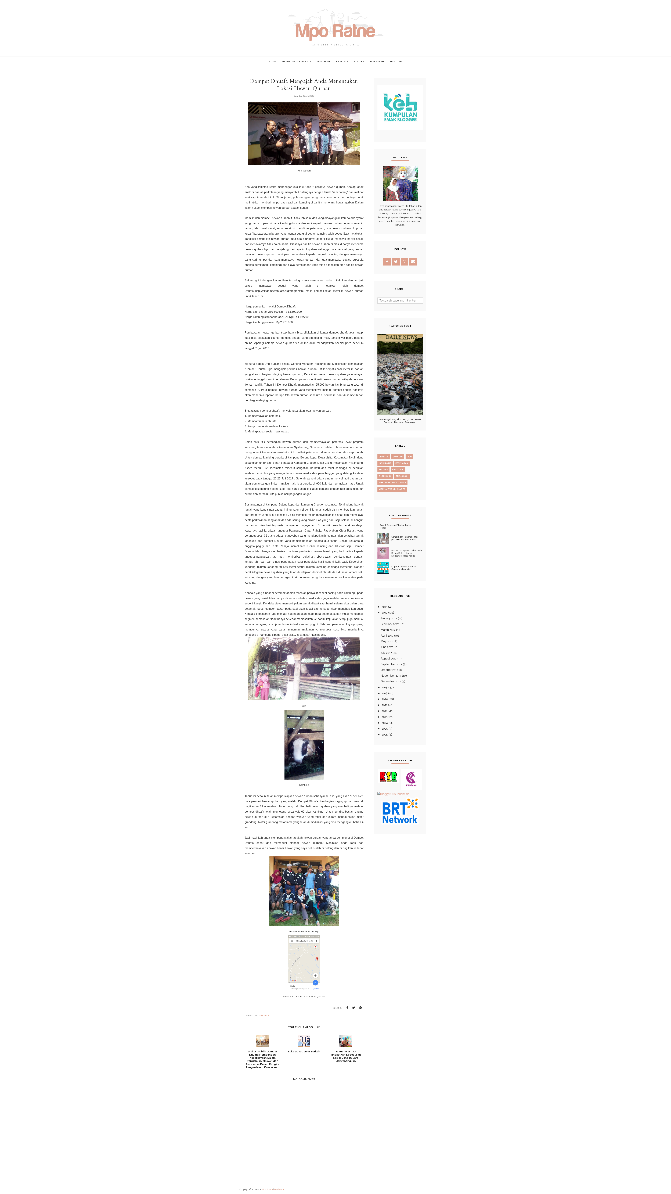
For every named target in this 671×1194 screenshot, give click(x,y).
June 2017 (387, 647)
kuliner (383, 470)
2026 (385, 734)
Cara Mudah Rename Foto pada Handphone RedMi (404, 538)
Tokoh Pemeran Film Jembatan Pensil (395, 526)
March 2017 (388, 630)
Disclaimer (279, 1190)
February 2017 (390, 624)
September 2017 (391, 664)
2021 (384, 705)
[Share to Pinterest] (360, 1007)
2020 (385, 699)
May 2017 (387, 641)
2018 (385, 687)
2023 (385, 717)
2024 (385, 723)
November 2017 (391, 675)
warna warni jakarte (392, 489)
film (409, 457)
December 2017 (391, 681)
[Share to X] (354, 1007)
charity (264, 1015)
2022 (385, 711)
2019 (384, 693)
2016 (384, 607)
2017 (384, 612)
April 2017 (387, 635)
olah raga (385, 476)
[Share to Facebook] (347, 1007)
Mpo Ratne (267, 1190)
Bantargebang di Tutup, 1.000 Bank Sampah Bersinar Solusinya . (400, 421)
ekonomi (398, 457)
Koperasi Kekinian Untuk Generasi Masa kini (403, 568)
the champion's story (392, 483)
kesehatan (401, 463)
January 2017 (389, 618)
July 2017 (386, 653)
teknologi (402, 476)
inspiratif (385, 463)
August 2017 (389, 658)
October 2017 (389, 670)
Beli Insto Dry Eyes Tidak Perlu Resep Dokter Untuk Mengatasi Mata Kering (406, 553)
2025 (385, 728)
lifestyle (397, 470)
